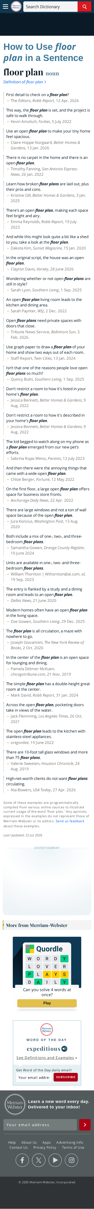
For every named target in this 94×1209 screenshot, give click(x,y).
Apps (47, 1142)
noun (52, 73)
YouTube (55, 1160)
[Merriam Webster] (46, 1029)
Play (47, 1003)
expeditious (44, 1048)
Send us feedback (70, 821)
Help (12, 1142)
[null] (64, 1049)
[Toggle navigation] (5, 6)
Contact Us (19, 1147)
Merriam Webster (15, 1104)
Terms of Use (73, 1147)
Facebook (22, 1160)
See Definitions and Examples (45, 1057)
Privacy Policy (45, 1147)
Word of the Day (46, 1040)
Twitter (38, 1160)
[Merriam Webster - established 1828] (16, 6)
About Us (29, 1142)
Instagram (71, 1160)
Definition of (23, 81)
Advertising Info (70, 1142)
